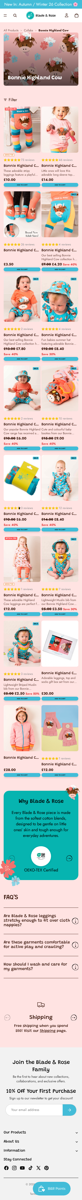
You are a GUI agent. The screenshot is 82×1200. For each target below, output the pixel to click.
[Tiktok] (30, 1167)
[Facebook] (6, 1167)
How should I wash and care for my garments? (35, 967)
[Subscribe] (69, 1109)
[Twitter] (38, 1167)
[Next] (69, 858)
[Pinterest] (46, 1167)
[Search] (15, 15)
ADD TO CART (22, 185)
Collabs (28, 30)
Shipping (48, 1031)
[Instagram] (14, 1167)
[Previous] (11, 858)
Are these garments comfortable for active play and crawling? (37, 945)
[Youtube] (22, 1167)
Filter (13, 100)
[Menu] (5, 15)
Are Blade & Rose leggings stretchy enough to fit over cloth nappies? (37, 920)
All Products (11, 30)
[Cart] (77, 15)
